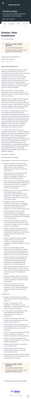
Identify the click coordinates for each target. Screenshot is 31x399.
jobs (4, 24)
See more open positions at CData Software (15, 381)
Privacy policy (12, 395)
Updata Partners (14, 5)
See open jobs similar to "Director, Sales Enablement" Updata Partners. (16, 50)
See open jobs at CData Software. (14, 47)
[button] (28, 396)
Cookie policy (19, 395)
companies (11, 24)
